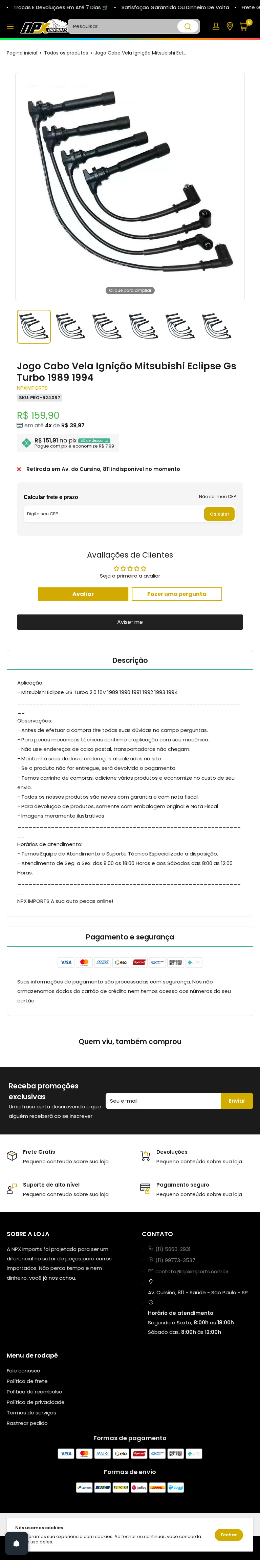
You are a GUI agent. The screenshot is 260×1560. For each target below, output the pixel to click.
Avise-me (130, 622)
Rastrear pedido (27, 1423)
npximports (32, 387)
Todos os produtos (66, 52)
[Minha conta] (216, 26)
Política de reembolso (34, 1391)
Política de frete (27, 1381)
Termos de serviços (31, 1412)
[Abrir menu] (10, 26)
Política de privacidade (36, 1402)
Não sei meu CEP (217, 496)
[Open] (16, 1543)
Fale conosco (23, 1370)
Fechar (229, 1535)
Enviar (237, 1100)
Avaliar (83, 594)
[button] (246, 26)
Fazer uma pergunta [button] (177, 594)
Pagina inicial (22, 52)
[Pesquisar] (187, 26)
